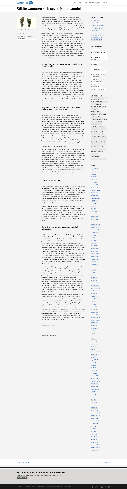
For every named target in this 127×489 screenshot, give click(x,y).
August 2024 (94, 232)
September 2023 (95, 262)
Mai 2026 (93, 177)
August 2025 (94, 200)
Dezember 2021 (95, 317)
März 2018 (94, 437)
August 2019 (94, 392)
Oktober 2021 (94, 323)
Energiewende (95, 116)
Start (74, 3)
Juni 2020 (93, 365)
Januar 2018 (94, 442)
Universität (94, 154)
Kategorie (94, 72)
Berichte (103, 52)
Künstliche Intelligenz (98, 134)
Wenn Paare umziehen (97, 25)
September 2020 (95, 357)
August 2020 (94, 360)
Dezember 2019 (95, 381)
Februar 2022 (94, 312)
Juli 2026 (93, 171)
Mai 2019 (93, 399)
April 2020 (94, 370)
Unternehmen (95, 156)
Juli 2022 (93, 299)
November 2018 (95, 415)
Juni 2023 (93, 269)
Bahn (105, 101)
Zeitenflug (102, 89)
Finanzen (104, 55)
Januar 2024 (94, 251)
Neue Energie (95, 76)
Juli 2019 (93, 394)
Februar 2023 (94, 280)
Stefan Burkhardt (24, 30)
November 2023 (95, 256)
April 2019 (94, 402)
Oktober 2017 (94, 450)
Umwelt (100, 151)
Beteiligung (98, 104)
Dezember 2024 (95, 222)
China (104, 106)
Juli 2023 (93, 267)
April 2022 (94, 307)
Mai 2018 (93, 431)
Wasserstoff (95, 159)
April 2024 (94, 243)
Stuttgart (94, 151)
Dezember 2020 (95, 349)
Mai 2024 (93, 240)
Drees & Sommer (51, 326)
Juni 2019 (93, 397)
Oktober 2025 (94, 195)
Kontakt (104, 3)
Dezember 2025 (95, 190)
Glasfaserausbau (96, 124)
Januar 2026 (94, 187)
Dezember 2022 (95, 285)
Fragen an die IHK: (96, 62)
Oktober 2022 (94, 291)
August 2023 (94, 264)
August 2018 (94, 423)
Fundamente (94, 64)
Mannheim (94, 139)
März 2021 (94, 341)
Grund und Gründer (97, 67)
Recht (105, 144)
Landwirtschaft (96, 136)
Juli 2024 (93, 235)
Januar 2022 (94, 315)
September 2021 (95, 325)
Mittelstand (94, 141)
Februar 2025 (94, 216)
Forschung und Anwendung (95, 58)
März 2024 (94, 246)
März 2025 (94, 214)
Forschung (94, 119)
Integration (102, 129)
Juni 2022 (93, 301)
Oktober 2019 (94, 386)
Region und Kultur (97, 81)
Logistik (104, 136)
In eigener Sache (96, 69)
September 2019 (95, 389)
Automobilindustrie (97, 99)
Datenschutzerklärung (52, 486)
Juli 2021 (93, 331)
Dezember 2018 (95, 413)
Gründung (94, 126)
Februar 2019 (94, 407)
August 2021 (94, 328)
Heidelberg (101, 126)
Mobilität (102, 141)
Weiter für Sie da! (96, 86)
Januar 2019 (94, 410)
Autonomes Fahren (97, 101)
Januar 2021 (94, 346)
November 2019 (95, 384)
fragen (22, 478)
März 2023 (94, 277)
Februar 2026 (94, 185)
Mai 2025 (93, 208)
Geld (92, 121)
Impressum (41, 486)
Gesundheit (98, 121)
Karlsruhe (94, 131)
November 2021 (95, 320)
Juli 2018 (93, 426)
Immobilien (94, 129)
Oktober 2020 (94, 354)
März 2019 (94, 405)
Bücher (99, 106)
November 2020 (95, 352)
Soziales (101, 146)
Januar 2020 (94, 378)
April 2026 (94, 179)
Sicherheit (94, 84)
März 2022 (94, 309)
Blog (79, 3)
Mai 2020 (93, 368)
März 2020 (94, 373)
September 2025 (95, 198)
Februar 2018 (94, 439)
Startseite (63, 486)
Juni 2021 (93, 333)
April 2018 (94, 434)
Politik (100, 144)
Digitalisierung (95, 55)
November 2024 (95, 224)
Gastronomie (103, 119)
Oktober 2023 (94, 259)
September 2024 (95, 230)
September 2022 (95, 293)
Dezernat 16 (94, 109)
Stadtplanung (95, 149)
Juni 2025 (93, 206)
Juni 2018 (93, 429)
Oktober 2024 (94, 227)
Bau (92, 104)
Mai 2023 (93, 272)
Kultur (100, 131)
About (85, 3)
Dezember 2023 (95, 254)
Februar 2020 (94, 376)
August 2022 (94, 296)
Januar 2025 (94, 219)
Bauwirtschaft (21, 38)
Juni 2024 (93, 238)
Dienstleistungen (94, 3)
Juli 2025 (93, 203)
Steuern (103, 149)
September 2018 (95, 421)
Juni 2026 (93, 174)
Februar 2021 (94, 344)
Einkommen (102, 114)
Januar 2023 (94, 283)
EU (101, 116)
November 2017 (95, 447)
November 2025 (95, 193)
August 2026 (94, 169)
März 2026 (94, 182)
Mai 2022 (93, 304)
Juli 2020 (93, 362)
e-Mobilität (94, 114)
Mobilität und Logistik (98, 74)
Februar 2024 (94, 248)
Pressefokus (95, 79)
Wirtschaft (94, 89)
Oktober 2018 (94, 418)
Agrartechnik (95, 50)
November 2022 (95, 288)
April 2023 (94, 275)
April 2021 (94, 338)
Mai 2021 (93, 336)
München (94, 144)
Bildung (93, 106)
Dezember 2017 (95, 445)
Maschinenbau (102, 72)
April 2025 (94, 211)
